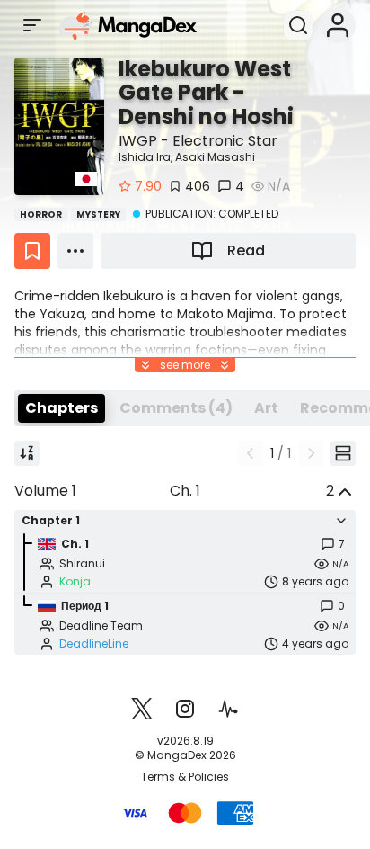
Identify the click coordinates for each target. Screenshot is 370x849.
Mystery (98, 214)
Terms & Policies (185, 777)
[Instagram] (185, 708)
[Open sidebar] (32, 25)
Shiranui (82, 564)
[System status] (228, 708)
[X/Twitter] (142, 708)
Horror (41, 214)
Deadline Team (101, 626)
